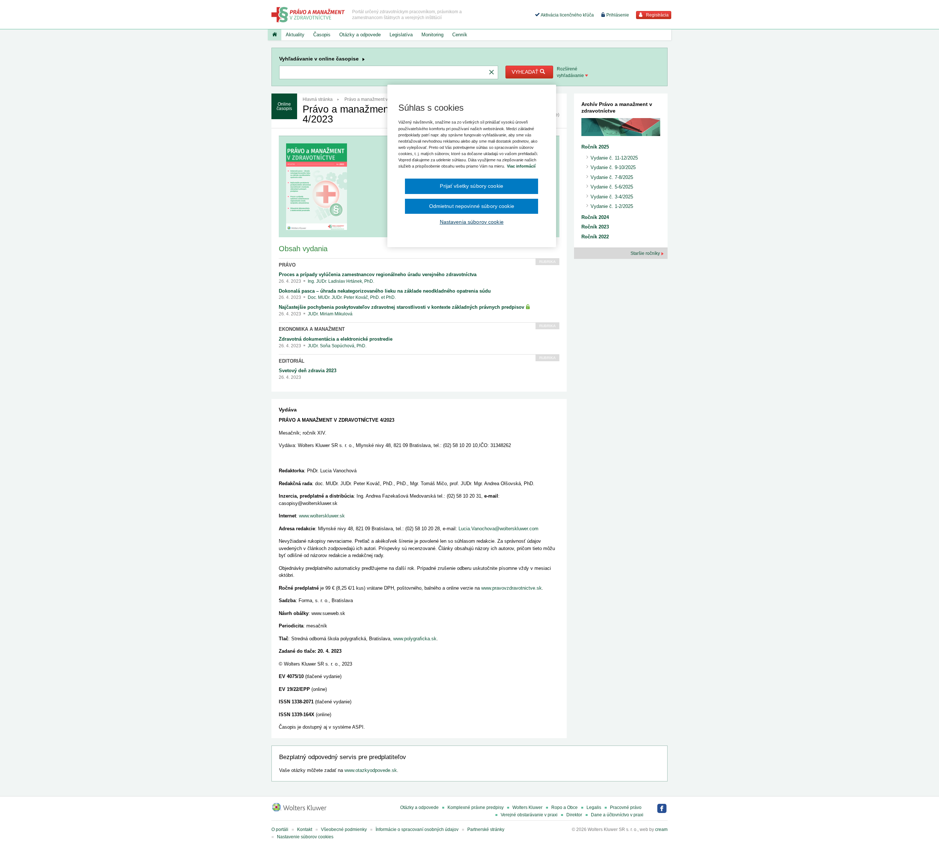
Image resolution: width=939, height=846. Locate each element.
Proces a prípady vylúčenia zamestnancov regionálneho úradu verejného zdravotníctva (377, 274)
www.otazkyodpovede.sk (370, 770)
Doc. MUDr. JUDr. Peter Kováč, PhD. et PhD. (352, 297)
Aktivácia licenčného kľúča (567, 15)
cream (661, 829)
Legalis (594, 807)
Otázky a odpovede (360, 34)
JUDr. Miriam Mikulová (330, 313)
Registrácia (657, 15)
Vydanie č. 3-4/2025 (612, 196)
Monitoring (432, 34)
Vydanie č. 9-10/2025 (613, 167)
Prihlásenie (617, 15)
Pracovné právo (626, 807)
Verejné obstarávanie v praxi (529, 814)
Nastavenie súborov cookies (305, 836)
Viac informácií (521, 166)
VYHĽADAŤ (526, 72)
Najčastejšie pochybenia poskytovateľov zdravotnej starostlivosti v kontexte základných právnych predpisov (402, 307)
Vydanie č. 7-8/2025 (612, 177)
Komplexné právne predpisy (475, 807)
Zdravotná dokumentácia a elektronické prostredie (335, 339)
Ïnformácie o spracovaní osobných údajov (417, 829)
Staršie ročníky (646, 253)
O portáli (279, 829)
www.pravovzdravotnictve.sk (511, 588)
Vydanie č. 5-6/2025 (612, 187)
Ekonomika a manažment (312, 329)
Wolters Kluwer (527, 807)
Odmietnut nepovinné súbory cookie (471, 206)
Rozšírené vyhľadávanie (571, 72)
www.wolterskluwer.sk (322, 516)
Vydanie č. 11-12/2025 (614, 158)
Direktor (574, 814)
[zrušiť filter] (491, 72)
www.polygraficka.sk (414, 638)
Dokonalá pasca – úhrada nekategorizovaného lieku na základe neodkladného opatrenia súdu (385, 291)
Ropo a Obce (564, 807)
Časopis (321, 34)
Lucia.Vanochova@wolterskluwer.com (498, 528)
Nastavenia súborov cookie (472, 222)
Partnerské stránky (485, 829)
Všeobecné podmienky (344, 829)
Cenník (459, 34)
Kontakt (304, 829)
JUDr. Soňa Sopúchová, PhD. (337, 345)
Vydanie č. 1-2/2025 (612, 206)
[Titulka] (274, 34)
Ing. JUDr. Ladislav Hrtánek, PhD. (341, 281)
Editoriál (291, 361)
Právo (287, 265)
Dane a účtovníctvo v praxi (617, 814)
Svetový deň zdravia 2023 (307, 370)
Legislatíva (401, 34)
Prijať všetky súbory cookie (471, 186)
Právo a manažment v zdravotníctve (379, 99)
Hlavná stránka (318, 99)
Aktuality (295, 34)
